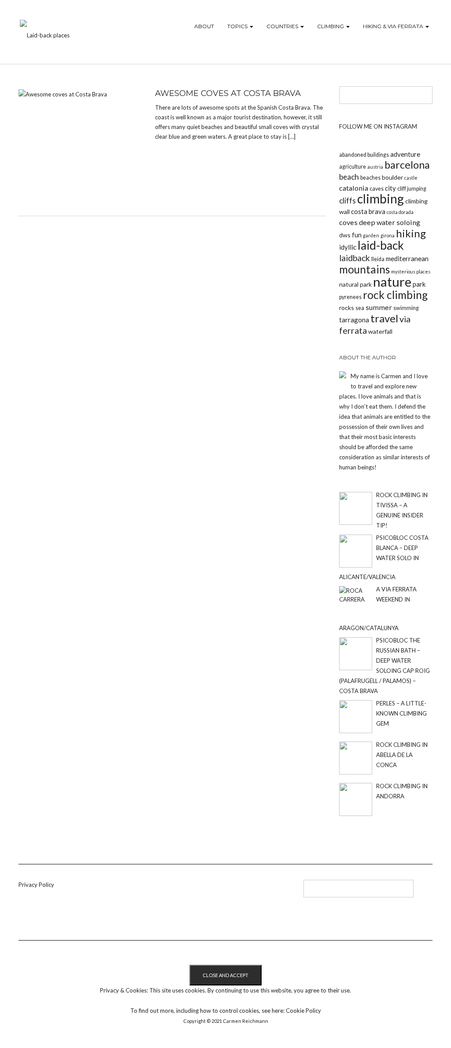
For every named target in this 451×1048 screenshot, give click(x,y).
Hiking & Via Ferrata (394, 26)
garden (371, 235)
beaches (370, 177)
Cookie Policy (303, 1010)
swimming (406, 308)
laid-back (381, 245)
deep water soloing (389, 222)
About (204, 26)
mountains (364, 269)
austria (375, 167)
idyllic (347, 247)
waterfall (380, 331)
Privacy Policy (36, 884)
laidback (354, 258)
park (419, 284)
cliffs (347, 200)
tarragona (354, 320)
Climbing (331, 26)
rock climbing (395, 294)
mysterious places (410, 271)
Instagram (195, 891)
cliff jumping (411, 188)
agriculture (352, 166)
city (390, 188)
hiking (411, 233)
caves (377, 188)
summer (379, 307)
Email (209, 891)
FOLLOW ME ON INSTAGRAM (378, 126)
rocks (346, 307)
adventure (405, 154)
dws (345, 235)
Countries (282, 26)
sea (359, 308)
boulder (392, 177)
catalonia (353, 188)
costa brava (368, 211)
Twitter (180, 891)
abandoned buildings (364, 154)
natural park (355, 284)
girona (388, 235)
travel (384, 318)
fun (357, 235)
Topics (238, 26)
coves (348, 222)
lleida (377, 259)
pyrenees (350, 297)
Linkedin (166, 891)
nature (392, 281)
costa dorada (400, 212)
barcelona (407, 165)
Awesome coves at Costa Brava (228, 93)
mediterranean (407, 258)
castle (411, 178)
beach (349, 176)
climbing (380, 198)
